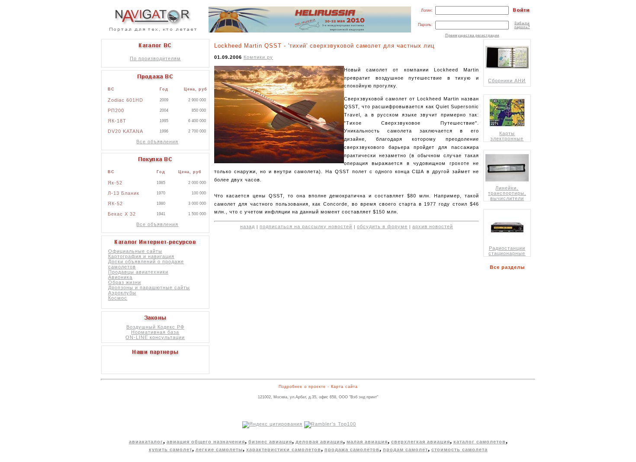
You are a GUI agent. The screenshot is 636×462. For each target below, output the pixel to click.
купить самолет (170, 449)
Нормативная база (155, 332)
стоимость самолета (459, 449)
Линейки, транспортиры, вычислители (507, 193)
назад (247, 226)
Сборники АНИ (507, 80)
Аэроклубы (122, 292)
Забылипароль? (522, 25)
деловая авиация (319, 441)
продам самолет (405, 449)
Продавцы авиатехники (138, 272)
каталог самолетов (479, 441)
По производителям (155, 58)
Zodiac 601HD (125, 100)
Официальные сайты (135, 251)
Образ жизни (124, 282)
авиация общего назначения (206, 441)
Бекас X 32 (122, 213)
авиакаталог (146, 441)
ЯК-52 (115, 203)
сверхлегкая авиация (420, 441)
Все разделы (509, 267)
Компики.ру (258, 57)
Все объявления (157, 141)
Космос (117, 297)
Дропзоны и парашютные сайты (149, 287)
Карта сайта (344, 386)
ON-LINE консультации (155, 337)
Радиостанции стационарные (506, 251)
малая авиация (367, 441)
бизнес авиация (270, 441)
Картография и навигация (141, 256)
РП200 (116, 110)
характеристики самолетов (283, 449)
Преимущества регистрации (472, 35)
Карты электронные (507, 136)
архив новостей (432, 226)
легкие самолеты (219, 449)
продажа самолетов (351, 449)
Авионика (120, 277)
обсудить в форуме (382, 226)
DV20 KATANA (125, 131)
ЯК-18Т (117, 120)
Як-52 (115, 182)
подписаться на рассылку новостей (306, 226)
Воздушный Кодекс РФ (155, 327)
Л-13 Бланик (123, 193)
